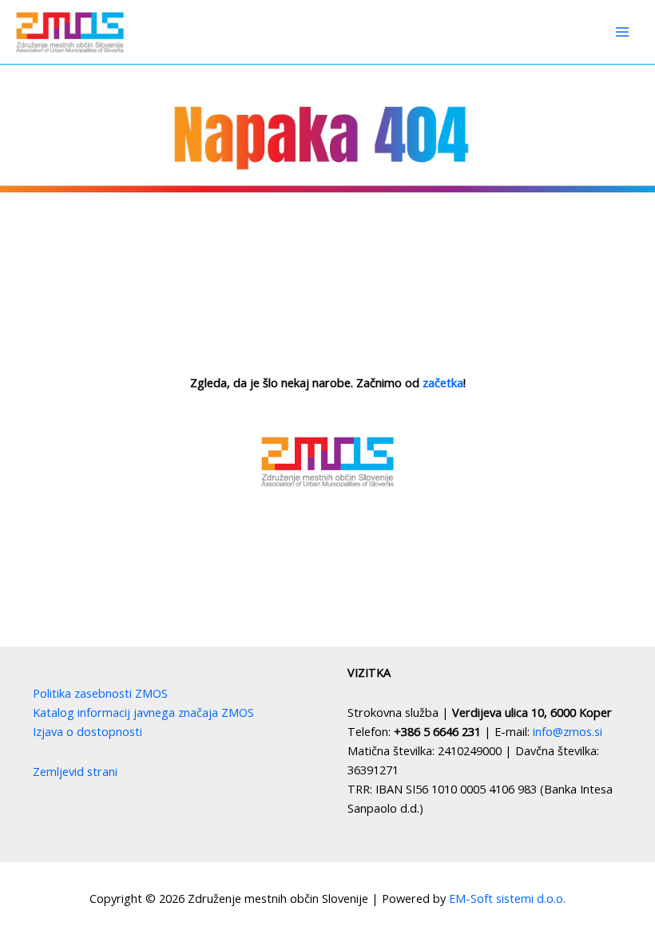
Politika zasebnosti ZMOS (100, 693)
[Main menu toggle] (622, 32)
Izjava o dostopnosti (87, 731)
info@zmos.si (567, 731)
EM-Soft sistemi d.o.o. (507, 898)
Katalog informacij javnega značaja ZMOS (143, 712)
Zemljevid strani (75, 771)
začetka (443, 382)
